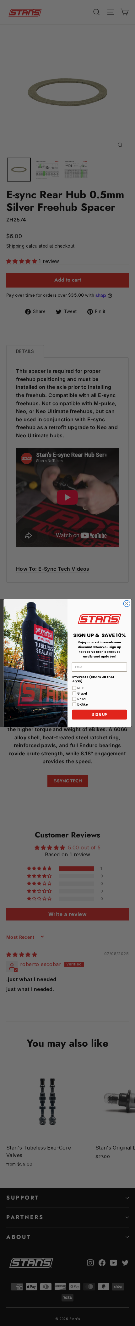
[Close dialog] (126, 604)
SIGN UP (99, 714)
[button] (99, 619)
